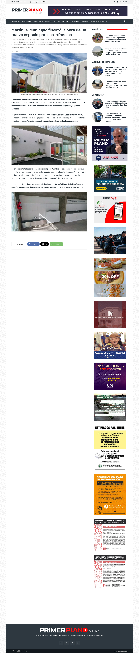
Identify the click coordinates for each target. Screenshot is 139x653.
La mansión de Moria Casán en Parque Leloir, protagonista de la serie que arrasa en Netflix (115, 84)
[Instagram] (123, 1)
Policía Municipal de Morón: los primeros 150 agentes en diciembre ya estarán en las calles (115, 104)
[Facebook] (117, 1)
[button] (124, 21)
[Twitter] (120, 1)
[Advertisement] (109, 606)
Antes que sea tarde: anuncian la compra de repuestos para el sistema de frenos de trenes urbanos (115, 117)
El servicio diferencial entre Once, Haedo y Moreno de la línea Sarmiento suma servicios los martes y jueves (115, 71)
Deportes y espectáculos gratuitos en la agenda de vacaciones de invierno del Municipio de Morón (115, 39)
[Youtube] (114, 1)
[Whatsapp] (126, 1)
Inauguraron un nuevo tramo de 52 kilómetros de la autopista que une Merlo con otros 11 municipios (115, 52)
